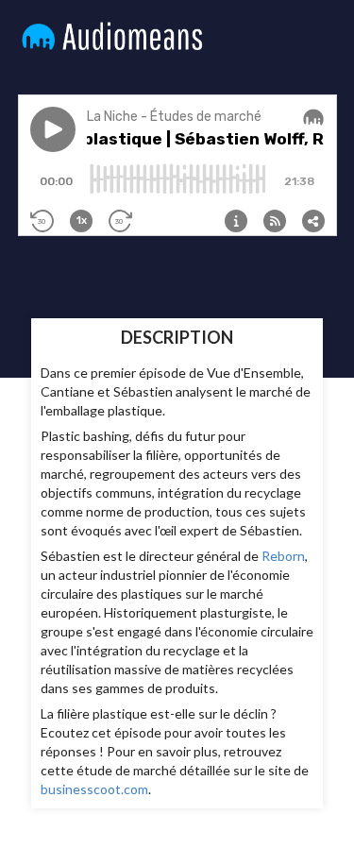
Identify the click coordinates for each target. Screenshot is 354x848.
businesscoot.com (94, 789)
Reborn (283, 556)
